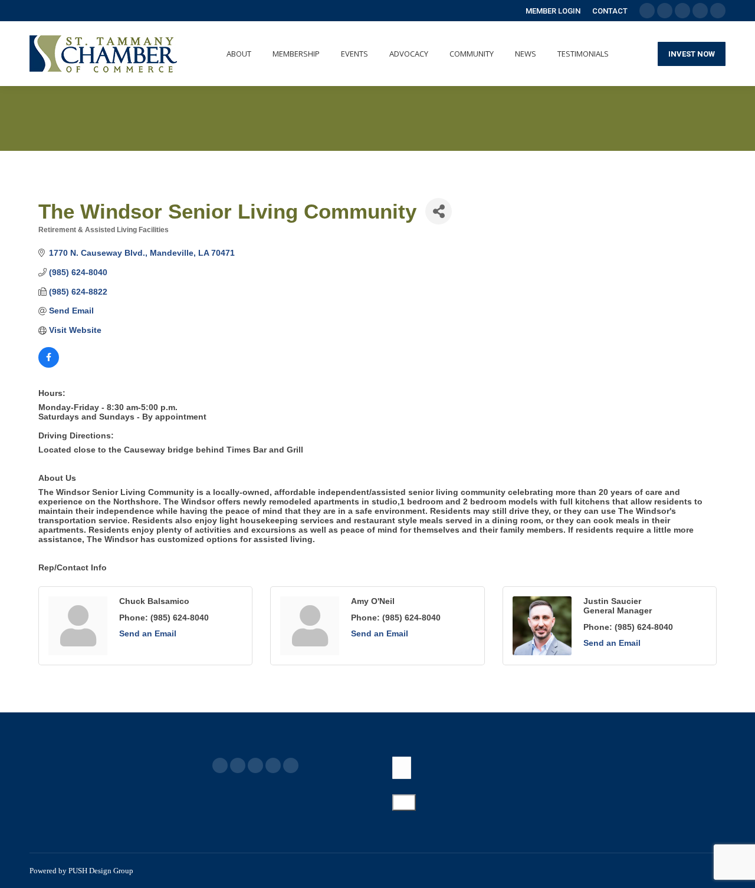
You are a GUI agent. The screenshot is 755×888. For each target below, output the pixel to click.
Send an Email (147, 633)
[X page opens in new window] (237, 765)
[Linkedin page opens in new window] (273, 765)
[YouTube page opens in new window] (255, 765)
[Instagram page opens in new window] (290, 765)
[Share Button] (438, 211)
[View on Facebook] (48, 364)
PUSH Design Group (100, 870)
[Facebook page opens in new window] (220, 765)
